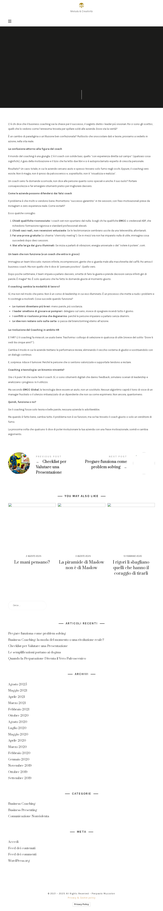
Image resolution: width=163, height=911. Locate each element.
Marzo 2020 (17, 747)
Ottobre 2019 (17, 772)
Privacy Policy (81, 904)
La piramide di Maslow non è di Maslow (81, 565)
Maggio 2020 (18, 734)
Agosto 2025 (17, 684)
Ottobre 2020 (18, 716)
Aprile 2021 (16, 697)
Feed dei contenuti (21, 848)
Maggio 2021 (17, 690)
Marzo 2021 (17, 703)
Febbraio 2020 (19, 753)
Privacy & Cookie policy (81, 897)
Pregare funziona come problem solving (118, 463)
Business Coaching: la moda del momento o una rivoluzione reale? (56, 640)
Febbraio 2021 (18, 709)
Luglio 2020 (17, 728)
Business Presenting (22, 810)
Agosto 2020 (17, 722)
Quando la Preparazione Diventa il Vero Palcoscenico (47, 659)
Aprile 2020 (17, 741)
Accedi (13, 842)
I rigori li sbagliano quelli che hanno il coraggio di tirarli (131, 568)
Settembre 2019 (19, 778)
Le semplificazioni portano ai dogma (34, 652)
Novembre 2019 (20, 766)
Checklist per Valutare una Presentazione (45, 465)
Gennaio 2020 (18, 759)
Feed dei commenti (22, 854)
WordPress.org (19, 861)
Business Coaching (81, 47)
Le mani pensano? (32, 562)
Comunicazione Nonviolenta (28, 816)
